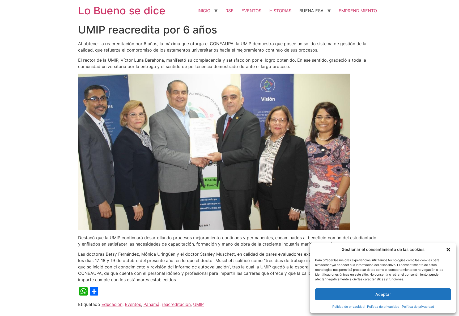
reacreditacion (176, 304)
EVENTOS (251, 10)
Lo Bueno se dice (121, 10)
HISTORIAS (280, 10)
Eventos (133, 304)
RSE (229, 10)
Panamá (151, 304)
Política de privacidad (348, 307)
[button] (448, 249)
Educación (111, 304)
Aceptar (383, 294)
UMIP (198, 304)
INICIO (204, 10)
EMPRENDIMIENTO (358, 10)
